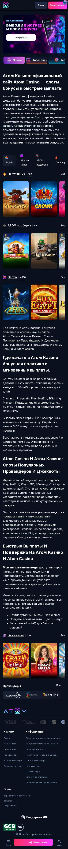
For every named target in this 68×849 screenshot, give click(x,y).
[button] (54, 44)
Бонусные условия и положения (42, 744)
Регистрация (57, 5)
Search (60, 845)
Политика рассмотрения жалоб (41, 782)
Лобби (9, 162)
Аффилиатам (10, 805)
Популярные (10, 749)
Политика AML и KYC (36, 749)
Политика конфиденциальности (41, 755)
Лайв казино (10, 755)
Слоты (7, 738)
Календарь (39, 59)
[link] (13, 695)
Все (63, 174)
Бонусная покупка (13, 766)
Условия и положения (37, 777)
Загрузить (21, 37)
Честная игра (32, 766)
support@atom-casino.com (17, 796)
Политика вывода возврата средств (43, 738)
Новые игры (25, 162)
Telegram (8, 801)
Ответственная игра (36, 760)
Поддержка (34, 817)
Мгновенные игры (13, 760)
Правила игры (32, 771)
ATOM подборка (42, 162)
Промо (17, 60)
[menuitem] (13, 738)
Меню (8, 845)
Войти (40, 5)
